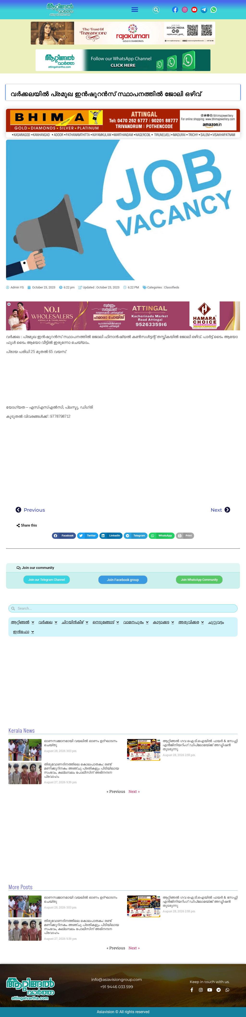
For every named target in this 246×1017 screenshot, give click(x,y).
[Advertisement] (123, 380)
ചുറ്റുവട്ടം (216, 622)
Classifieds (171, 287)
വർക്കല (45, 622)
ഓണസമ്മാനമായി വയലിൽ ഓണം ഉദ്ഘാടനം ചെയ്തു (80, 743)
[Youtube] (210, 990)
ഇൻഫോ (21, 631)
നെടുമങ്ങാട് (103, 622)
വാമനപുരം (133, 622)
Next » (134, 791)
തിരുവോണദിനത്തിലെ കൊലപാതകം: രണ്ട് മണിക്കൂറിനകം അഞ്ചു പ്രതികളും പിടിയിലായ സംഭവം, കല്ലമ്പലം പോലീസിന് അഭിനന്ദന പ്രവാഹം (81, 770)
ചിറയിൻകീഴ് (72, 622)
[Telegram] (218, 990)
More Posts (20, 887)
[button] (134, 9)
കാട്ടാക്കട (161, 622)
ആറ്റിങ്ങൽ (20, 622)
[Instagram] (201, 990)
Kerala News (21, 731)
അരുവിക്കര (188, 622)
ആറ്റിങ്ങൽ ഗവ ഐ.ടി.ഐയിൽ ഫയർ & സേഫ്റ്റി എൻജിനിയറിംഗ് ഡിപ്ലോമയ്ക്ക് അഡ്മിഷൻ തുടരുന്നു (200, 745)
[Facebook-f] (192, 990)
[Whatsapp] (227, 990)
